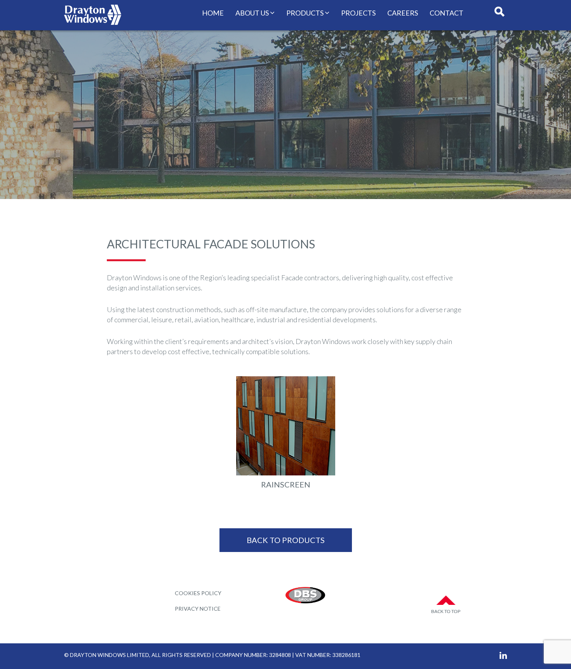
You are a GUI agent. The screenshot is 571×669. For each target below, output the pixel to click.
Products (305, 13)
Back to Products (286, 540)
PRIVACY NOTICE (198, 608)
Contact (446, 13)
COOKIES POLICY (198, 593)
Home (213, 13)
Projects (358, 13)
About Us (252, 13)
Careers (402, 13)
